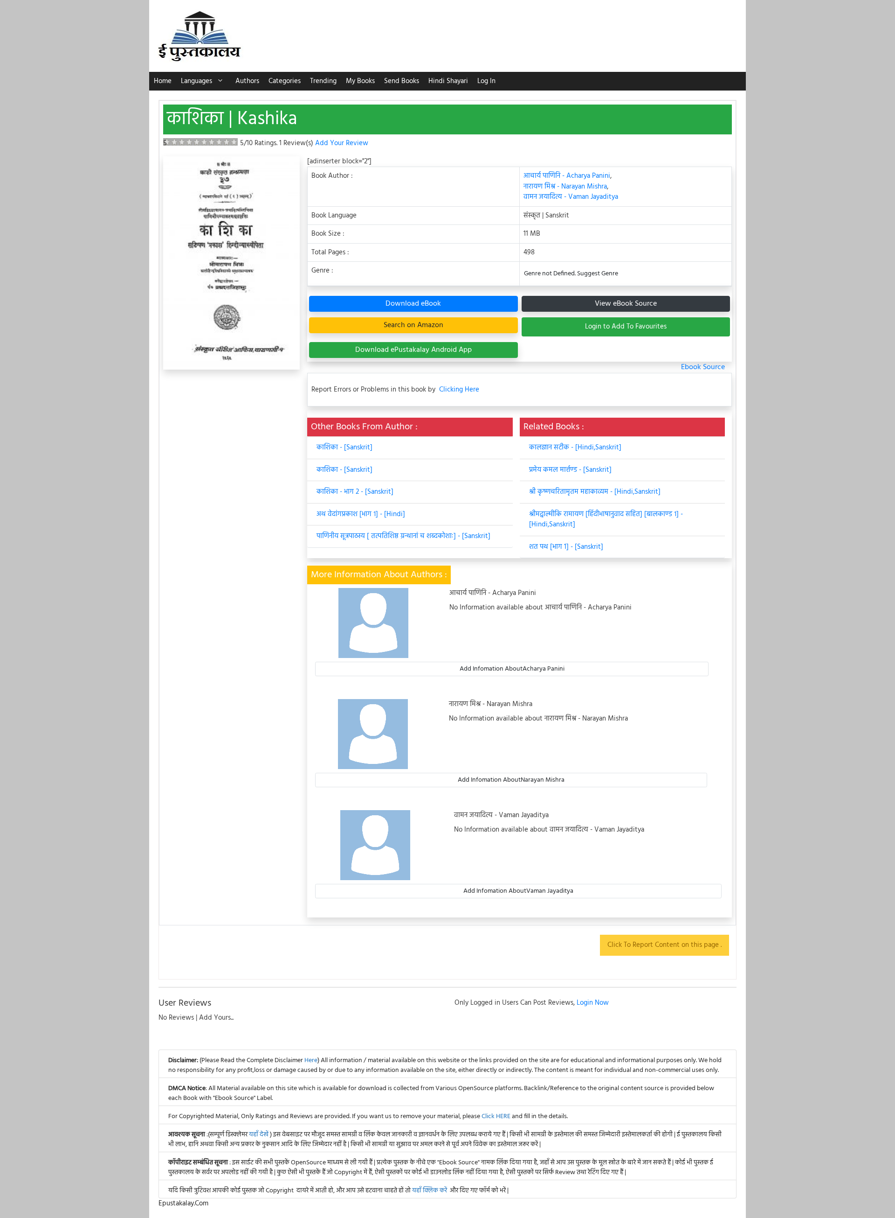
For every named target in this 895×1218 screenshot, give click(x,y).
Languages (196, 81)
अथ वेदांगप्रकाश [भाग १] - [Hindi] (361, 514)
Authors (247, 81)
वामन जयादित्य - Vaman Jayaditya (570, 197)
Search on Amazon (413, 325)
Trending (323, 81)
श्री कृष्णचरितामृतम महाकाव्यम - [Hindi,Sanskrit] (595, 491)
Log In (486, 81)
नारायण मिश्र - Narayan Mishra (565, 186)
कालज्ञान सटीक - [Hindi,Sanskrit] (575, 447)
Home (163, 81)
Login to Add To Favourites (626, 326)
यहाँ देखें (259, 1134)
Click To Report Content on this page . (664, 945)
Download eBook (413, 304)
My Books (360, 81)
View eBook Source (626, 304)
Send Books (401, 81)
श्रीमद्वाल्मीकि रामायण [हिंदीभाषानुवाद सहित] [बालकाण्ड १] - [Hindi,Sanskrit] (606, 520)
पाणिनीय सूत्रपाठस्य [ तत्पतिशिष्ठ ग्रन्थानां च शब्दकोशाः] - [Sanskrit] (403, 536)
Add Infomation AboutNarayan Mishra (511, 780)
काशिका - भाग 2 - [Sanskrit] (355, 491)
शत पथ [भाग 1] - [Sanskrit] (566, 547)
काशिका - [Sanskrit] (344, 447)
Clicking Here (459, 390)
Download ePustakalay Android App (413, 350)
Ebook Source (703, 367)
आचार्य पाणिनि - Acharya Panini (566, 176)
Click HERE (496, 1116)
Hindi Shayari (448, 81)
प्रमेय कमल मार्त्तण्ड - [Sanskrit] (570, 470)
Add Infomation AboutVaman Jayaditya (518, 891)
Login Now (593, 1002)
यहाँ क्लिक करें (429, 1190)
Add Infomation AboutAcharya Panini (512, 669)
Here (310, 1060)
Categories (284, 81)
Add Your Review (341, 143)
